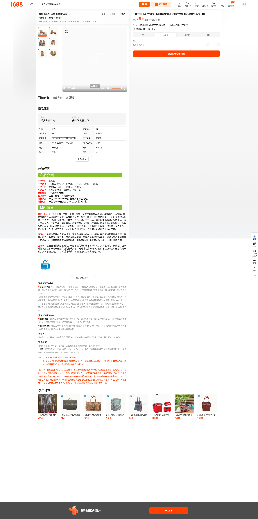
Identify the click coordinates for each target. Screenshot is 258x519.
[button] (95, 61)
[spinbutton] (213, 45)
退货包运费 (141, 29)
